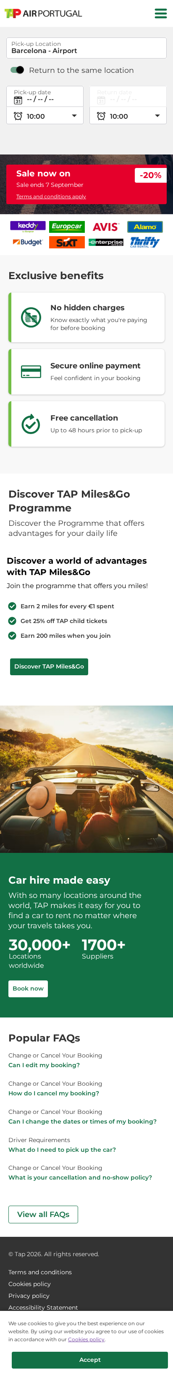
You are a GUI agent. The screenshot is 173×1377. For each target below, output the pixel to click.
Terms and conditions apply (51, 196)
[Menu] (161, 13)
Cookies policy (86, 1339)
